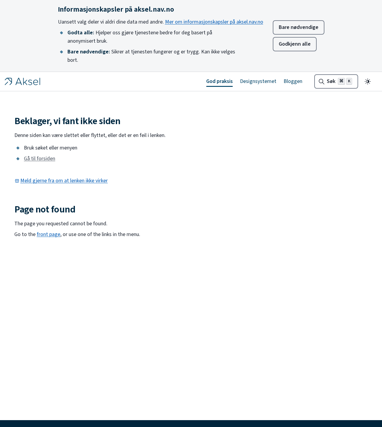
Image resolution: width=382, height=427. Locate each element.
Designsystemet (258, 81)
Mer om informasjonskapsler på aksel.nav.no (214, 22)
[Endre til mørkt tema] (368, 81)
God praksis (219, 81)
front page (48, 234)
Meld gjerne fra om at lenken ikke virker (64, 180)
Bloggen (293, 81)
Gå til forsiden (39, 158)
